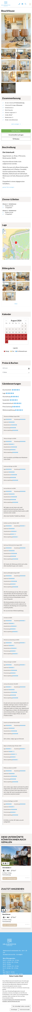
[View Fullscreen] (5, 237)
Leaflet (6, 259)
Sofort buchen (16, 131)
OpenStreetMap (12, 259)
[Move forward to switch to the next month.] (25, 320)
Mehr (16, 303)
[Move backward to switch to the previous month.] (6, 320)
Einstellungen (14, 1009)
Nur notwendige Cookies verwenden (21, 1006)
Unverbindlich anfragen (16, 135)
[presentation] (3, 855)
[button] (16, 242)
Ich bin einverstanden (25, 1009)
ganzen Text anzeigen (8, 187)
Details (27, 877)
